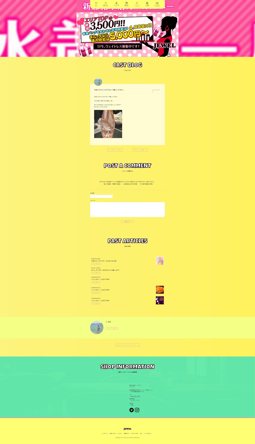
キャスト (120, 433)
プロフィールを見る (111, 328)
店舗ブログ (126, 433)
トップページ (105, 433)
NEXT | (139, 149)
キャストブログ (134, 433)
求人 (141, 433)
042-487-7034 (135, 396)
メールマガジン (147, 433)
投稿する (127, 221)
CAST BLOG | (127, 345)
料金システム (113, 433)
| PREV (115, 149)
